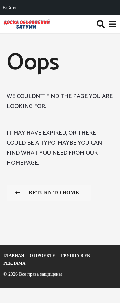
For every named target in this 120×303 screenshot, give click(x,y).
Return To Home (54, 192)
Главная (13, 255)
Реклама (14, 263)
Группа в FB (75, 255)
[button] (101, 24)
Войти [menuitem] (9, 7)
